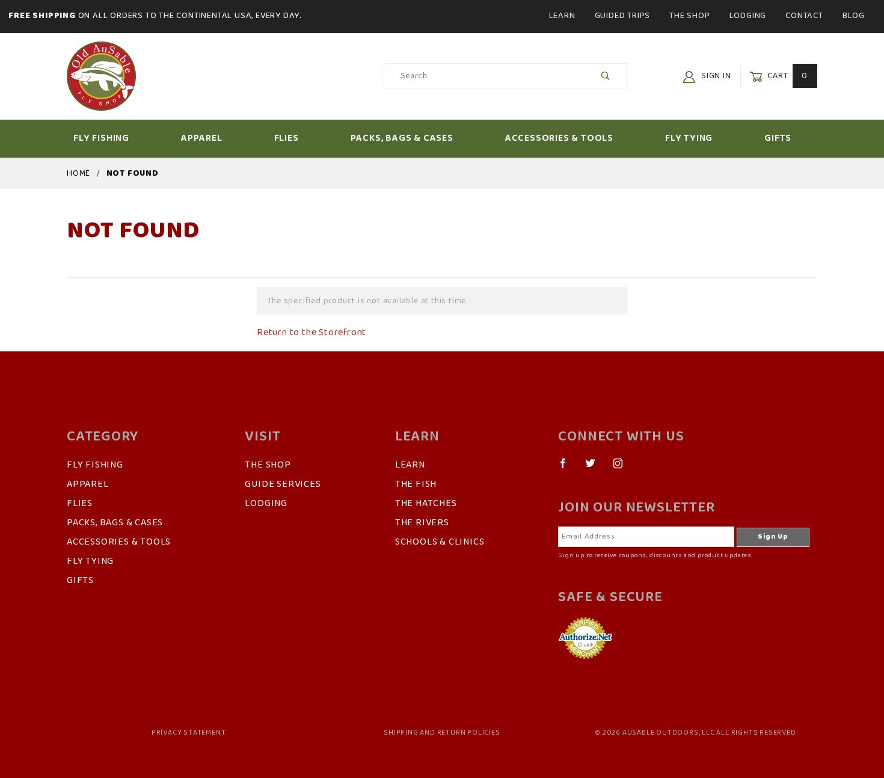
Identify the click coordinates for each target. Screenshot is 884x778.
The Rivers (422, 523)
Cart (786, 76)
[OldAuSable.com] (101, 75)
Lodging (748, 15)
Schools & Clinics (440, 542)
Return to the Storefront (311, 333)
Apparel (202, 138)
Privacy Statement (189, 733)
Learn (562, 15)
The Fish (416, 484)
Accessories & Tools (559, 138)
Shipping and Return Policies (442, 733)
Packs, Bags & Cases (402, 138)
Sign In (715, 76)
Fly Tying (689, 138)
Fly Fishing (101, 138)
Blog (854, 15)
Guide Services (283, 484)
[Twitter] (595, 468)
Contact (804, 15)
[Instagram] (623, 468)
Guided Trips (623, 15)
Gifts (777, 138)
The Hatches (426, 503)
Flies (286, 138)
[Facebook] (568, 468)
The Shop (689, 15)
